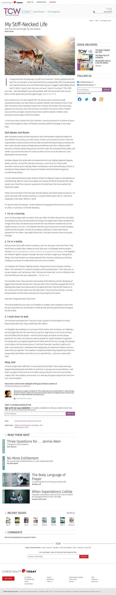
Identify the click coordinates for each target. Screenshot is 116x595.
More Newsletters (84, 93)
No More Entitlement (23, 458)
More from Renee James (24, 398)
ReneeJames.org (39, 394)
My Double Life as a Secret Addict (102, 61)
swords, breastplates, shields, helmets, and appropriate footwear (37, 251)
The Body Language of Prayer (48, 476)
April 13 (35, 525)
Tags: (7, 421)
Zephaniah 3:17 (49, 94)
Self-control (37, 421)
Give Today (8, 578)
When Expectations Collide (52, 491)
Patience (30, 421)
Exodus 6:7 (44, 275)
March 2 (62, 525)
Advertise (71, 581)
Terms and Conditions (66, 547)
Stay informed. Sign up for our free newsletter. (58, 552)
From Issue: (9, 425)
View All (98, 66)
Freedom (23, 421)
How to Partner (29, 583)
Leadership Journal (47, 391)
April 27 (26, 525)
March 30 (44, 525)
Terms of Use (73, 579)
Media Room (50, 579)
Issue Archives (87, 44)
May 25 (8, 525)
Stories (26, 581)
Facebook (26, 537)
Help (92, 577)
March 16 (53, 525)
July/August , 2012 (37, 425)
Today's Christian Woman (33, 547)
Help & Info (88, 547)
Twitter (33, 537)
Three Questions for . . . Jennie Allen (34, 441)
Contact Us (80, 547)
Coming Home (86, 85)
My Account (94, 581)
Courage (17, 421)
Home (91, 20)
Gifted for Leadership (64, 391)
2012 (96, 20)
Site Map (55, 547)
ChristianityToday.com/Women (17, 386)
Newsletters (41, 2)
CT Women (85, 82)
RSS (74, 547)
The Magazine (53, 12)
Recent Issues (16, 512)
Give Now (52, 2)
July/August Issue (105, 20)
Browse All (71, 513)
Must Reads (39, 12)
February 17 (71, 525)
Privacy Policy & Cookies (76, 577)
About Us (30, 2)
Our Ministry (28, 577)
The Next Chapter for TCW (102, 51)
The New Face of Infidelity (102, 56)
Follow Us (49, 581)
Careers (49, 577)
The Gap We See (29, 579)
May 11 (17, 525)
